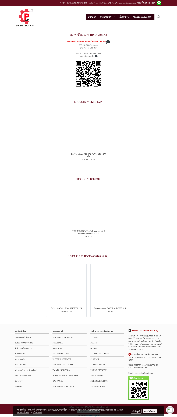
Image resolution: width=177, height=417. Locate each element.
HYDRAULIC (57, 348)
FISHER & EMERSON (99, 381)
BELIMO (93, 343)
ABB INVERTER (97, 376)
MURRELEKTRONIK (98, 370)
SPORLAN (94, 359)
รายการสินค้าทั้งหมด (23, 337)
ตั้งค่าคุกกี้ (136, 411)
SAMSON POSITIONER (99, 354)
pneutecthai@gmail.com (144, 373)
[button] (158, 16)
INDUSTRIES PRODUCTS (62, 337)
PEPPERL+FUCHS (97, 365)
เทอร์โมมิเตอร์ (20, 365)
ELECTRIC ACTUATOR (61, 359)
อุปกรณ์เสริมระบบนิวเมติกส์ (26, 370)
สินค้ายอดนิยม (20, 354)
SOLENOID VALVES (60, 354)
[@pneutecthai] (88, 74)
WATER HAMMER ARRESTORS (65, 376)
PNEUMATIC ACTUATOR (62, 365)
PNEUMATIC (57, 343)
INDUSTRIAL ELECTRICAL (63, 386)
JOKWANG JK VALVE (99, 386)
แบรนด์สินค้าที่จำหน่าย (24, 343)
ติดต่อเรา (18, 386)
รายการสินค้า (106, 17)
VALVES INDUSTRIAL (61, 370)
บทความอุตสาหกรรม (23, 376)
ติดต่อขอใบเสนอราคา (143, 17)
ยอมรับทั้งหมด (149, 411)
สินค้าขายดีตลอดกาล (23, 348)
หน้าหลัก (92, 17)
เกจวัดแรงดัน (20, 359)
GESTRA (94, 348)
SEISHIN (94, 337)
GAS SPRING (57, 381)
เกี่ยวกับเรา (124, 17)
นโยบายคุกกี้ (37, 412)
